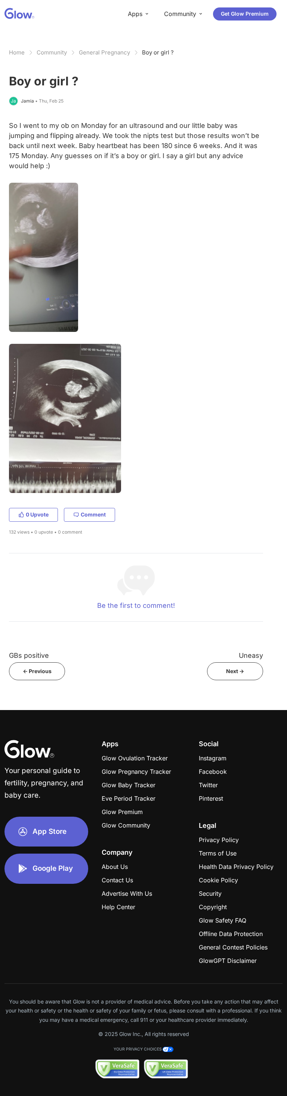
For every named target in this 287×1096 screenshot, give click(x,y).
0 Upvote (37, 514)
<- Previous (37, 671)
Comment (93, 514)
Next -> (235, 671)
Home (17, 52)
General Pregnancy (104, 52)
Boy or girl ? (158, 52)
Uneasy (251, 655)
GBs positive (29, 655)
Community (52, 52)
